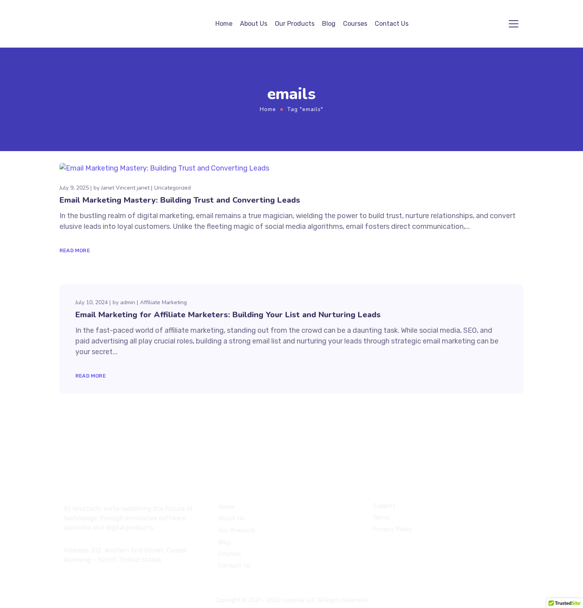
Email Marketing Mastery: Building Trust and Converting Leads (179, 200)
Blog (329, 23)
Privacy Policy (392, 529)
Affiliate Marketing (163, 302)
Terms (381, 517)
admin (127, 302)
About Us (253, 23)
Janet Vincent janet (125, 188)
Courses (355, 23)
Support (384, 505)
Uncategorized (172, 188)
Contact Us (391, 23)
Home (223, 23)
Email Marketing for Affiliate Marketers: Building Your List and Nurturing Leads (228, 314)
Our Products (295, 23)
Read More (74, 250)
